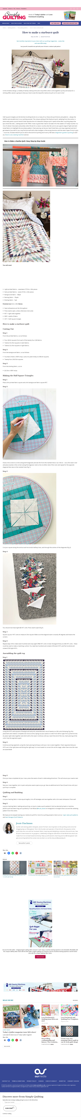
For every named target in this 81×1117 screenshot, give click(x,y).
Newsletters (23, 8)
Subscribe (9, 1108)
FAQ (14, 8)
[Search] (48, 23)
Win (39, 23)
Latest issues (6, 1029)
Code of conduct (51, 1081)
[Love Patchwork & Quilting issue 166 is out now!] (50, 1010)
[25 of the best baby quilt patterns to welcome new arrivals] (65, 867)
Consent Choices (73, 1081)
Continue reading (7, 1113)
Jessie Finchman (24, 823)
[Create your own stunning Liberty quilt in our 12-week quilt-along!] (15, 867)
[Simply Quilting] (14, 15)
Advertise (5, 8)
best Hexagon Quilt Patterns (14, 817)
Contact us (10, 8)
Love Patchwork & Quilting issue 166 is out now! (50, 1019)
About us (18, 8)
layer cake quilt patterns (70, 815)
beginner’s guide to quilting (64, 132)
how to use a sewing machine (14, 135)
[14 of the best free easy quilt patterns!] (40, 867)
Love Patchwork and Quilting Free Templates (69, 1018)
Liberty (52, 1044)
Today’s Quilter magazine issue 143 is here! (19, 1032)
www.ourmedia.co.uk (39, 1085)
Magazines (5, 23)
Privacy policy (31, 1081)
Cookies (41, 1081)
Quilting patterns (30, 23)
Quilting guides (16, 23)
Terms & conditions (18, 1081)
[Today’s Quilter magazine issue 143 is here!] (21, 1016)
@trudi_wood (41, 808)
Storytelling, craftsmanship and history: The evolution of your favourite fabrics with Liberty (50, 1040)
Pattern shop (55, 23)
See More (75, 1000)
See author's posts (24, 843)
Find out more (40, 957)
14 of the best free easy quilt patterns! (38, 875)
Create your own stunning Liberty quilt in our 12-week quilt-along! (69, 1040)
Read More (7, 1046)
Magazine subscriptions (70, 23)
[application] (40, 163)
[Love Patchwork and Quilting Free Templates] (69, 1010)
